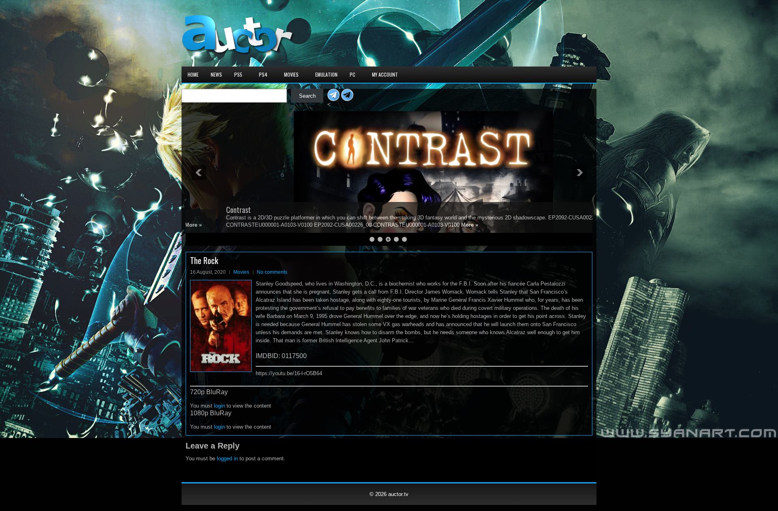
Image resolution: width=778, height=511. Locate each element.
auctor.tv (398, 494)
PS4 (263, 74)
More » (435, 225)
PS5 (238, 74)
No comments (272, 272)
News (216, 74)
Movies (291, 74)
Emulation (326, 74)
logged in (227, 458)
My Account (385, 74)
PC (352, 74)
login (219, 406)
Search (307, 96)
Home (193, 74)
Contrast (204, 209)
